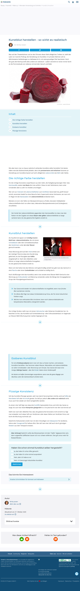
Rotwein (11, 426)
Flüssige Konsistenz (19, 131)
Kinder (36, 370)
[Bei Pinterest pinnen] (61, 50)
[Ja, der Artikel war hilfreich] (22, 539)
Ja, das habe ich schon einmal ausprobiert (28, 454)
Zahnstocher (40, 311)
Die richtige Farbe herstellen (22, 120)
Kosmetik (8, 5)
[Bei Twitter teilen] (40, 50)
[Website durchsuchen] (69, 2)
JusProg (73, 566)
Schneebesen (13, 243)
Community (16, 554)
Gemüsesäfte (13, 185)
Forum (10, 554)
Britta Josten (14, 502)
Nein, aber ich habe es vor (22, 457)
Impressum (61, 581)
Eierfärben (45, 192)
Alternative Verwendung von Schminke (30, 5)
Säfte (66, 396)
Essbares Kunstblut (19, 127)
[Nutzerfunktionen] (73, 2)
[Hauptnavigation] (77, 2)
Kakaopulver (54, 421)
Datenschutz (68, 581)
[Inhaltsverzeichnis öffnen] (76, 574)
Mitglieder (24, 554)
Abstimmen (17, 464)
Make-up (15, 5)
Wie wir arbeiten (67, 554)
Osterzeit (20, 192)
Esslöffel (37, 405)
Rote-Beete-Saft (14, 398)
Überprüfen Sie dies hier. (45, 575)
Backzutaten (24, 197)
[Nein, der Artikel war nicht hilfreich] (27, 539)
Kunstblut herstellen (19, 123)
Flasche (14, 270)
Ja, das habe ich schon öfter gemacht (26, 451)
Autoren (59, 554)
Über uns (53, 554)
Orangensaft (21, 423)
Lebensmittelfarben (32, 192)
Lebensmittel (50, 173)
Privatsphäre (76, 581)
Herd (30, 252)
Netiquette (31, 554)
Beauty (3, 5)
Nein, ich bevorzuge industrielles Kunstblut (28, 460)
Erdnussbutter (23, 277)
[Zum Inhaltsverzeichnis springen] (40, 227)
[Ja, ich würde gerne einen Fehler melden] (56, 539)
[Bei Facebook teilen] (19, 50)
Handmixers (15, 245)
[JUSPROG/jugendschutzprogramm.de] (65, 560)
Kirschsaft (26, 398)
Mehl (58, 173)
